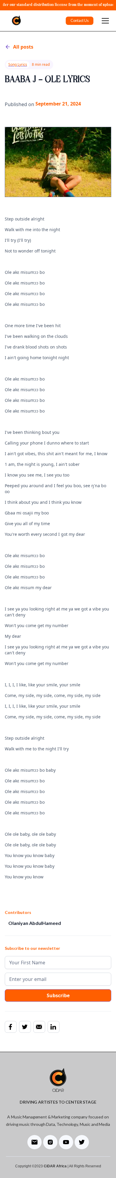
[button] (104, 21)
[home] (15, 20)
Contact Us (79, 20)
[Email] (39, 1027)
